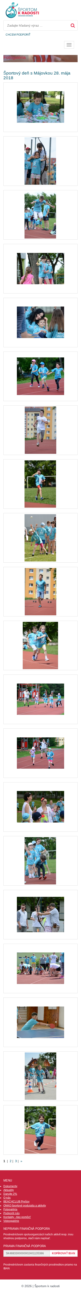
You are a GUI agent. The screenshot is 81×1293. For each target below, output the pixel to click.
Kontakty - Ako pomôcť (17, 1217)
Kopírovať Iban (63, 1253)
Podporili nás (11, 1213)
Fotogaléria (10, 1209)
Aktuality (8, 1190)
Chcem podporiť (18, 34)
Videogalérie (11, 1221)
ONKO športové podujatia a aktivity (24, 1205)
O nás (7, 1197)
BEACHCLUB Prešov (16, 1201)
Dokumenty (10, 1186)
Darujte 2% (10, 1193)
